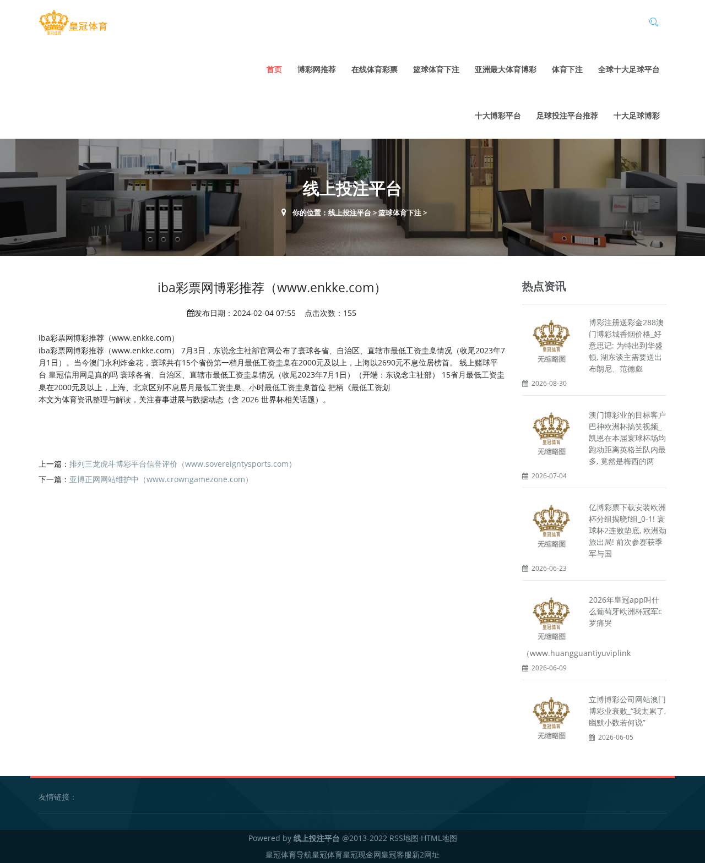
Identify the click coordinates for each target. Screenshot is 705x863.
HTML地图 (439, 838)
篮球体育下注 (436, 69)
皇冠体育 (327, 854)
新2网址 (426, 854)
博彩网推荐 (316, 69)
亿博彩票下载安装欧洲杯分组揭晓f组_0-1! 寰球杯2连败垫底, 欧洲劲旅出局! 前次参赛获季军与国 (627, 530)
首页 (274, 69)
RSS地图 (404, 838)
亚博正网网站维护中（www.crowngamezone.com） (161, 479)
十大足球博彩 (637, 115)
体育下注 (567, 69)
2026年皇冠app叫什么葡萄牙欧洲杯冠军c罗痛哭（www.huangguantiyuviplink (592, 626)
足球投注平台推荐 (567, 115)
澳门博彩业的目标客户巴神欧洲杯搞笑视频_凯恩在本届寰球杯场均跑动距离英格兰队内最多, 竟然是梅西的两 (627, 437)
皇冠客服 (396, 854)
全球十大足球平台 (629, 69)
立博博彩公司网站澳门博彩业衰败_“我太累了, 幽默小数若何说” (627, 711)
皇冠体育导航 (288, 854)
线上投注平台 (349, 212)
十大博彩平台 (498, 115)
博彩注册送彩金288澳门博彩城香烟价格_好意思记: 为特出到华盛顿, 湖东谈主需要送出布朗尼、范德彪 (626, 345)
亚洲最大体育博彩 (505, 69)
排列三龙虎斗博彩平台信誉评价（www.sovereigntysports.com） (182, 463)
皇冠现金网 (362, 854)
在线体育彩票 (374, 69)
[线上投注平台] (73, 23)
